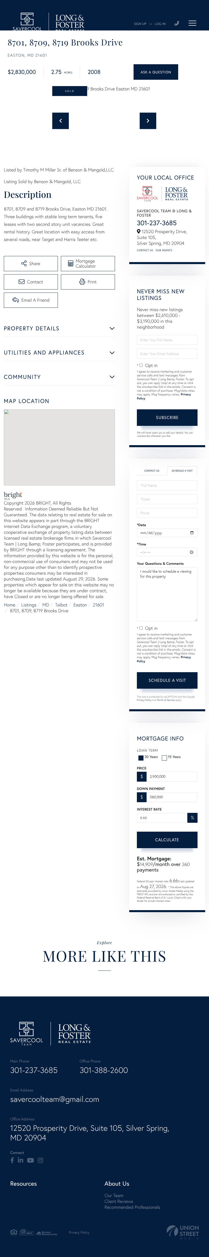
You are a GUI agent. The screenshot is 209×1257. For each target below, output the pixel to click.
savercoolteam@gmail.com (54, 1099)
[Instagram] (40, 1160)
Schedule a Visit (182, 470)
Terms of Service (166, 700)
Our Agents (164, 250)
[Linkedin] (20, 1160)
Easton (80, 605)
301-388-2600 (104, 1070)
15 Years (174, 756)
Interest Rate (149, 809)
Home (9, 605)
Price (141, 768)
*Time (141, 544)
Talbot (61, 605)
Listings (28, 605)
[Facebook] (12, 1160)
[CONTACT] (156, 72)
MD (45, 605)
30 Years (151, 756)
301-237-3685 (157, 223)
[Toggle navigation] (192, 23)
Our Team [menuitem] (113, 1195)
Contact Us (145, 250)
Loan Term (147, 750)
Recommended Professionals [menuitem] (132, 1207)
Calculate (167, 839)
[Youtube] (30, 1160)
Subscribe (167, 417)
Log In (160, 24)
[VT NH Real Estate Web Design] (183, 1232)
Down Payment (151, 788)
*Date (141, 525)
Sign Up (140, 24)
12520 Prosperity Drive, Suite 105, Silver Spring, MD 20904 (89, 1132)
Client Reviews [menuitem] (118, 1201)
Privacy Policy (144, 700)
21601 (98, 605)
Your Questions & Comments (160, 563)
